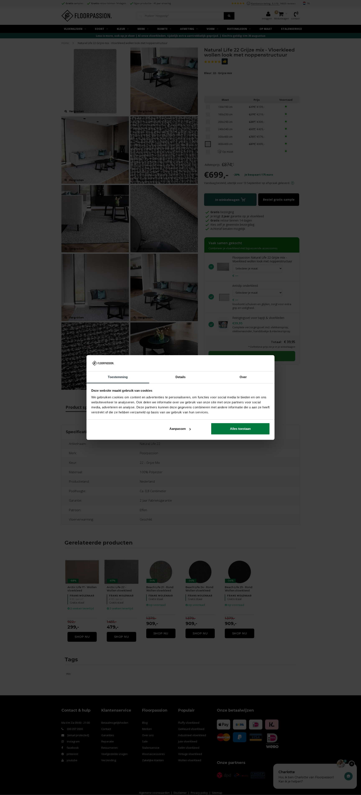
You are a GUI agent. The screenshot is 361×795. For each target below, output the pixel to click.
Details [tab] (180, 377)
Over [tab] (243, 377)
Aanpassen (177, 428)
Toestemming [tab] (118, 377)
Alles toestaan (240, 428)
